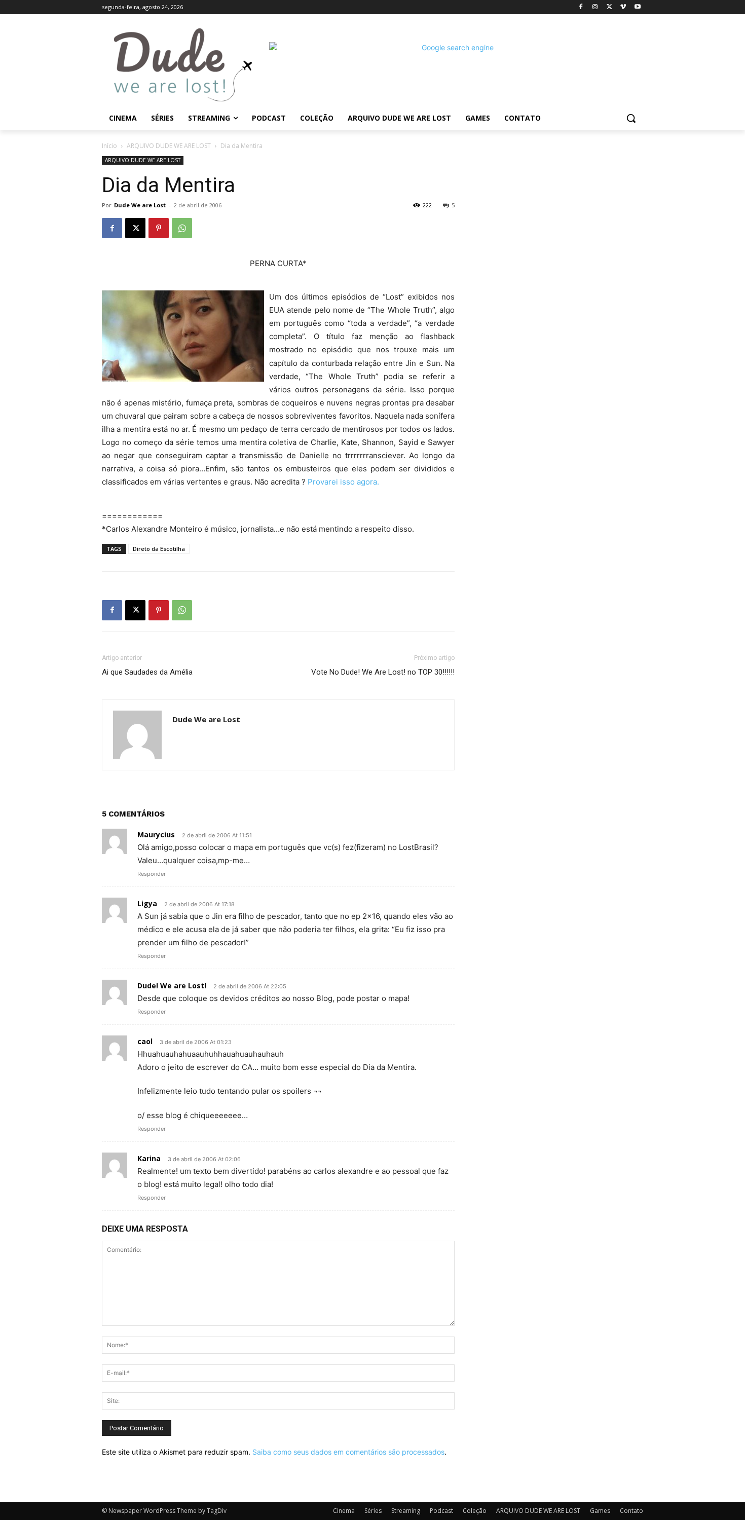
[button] (631, 118)
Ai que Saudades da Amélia (147, 672)
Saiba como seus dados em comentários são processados (348, 1452)
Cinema (344, 1510)
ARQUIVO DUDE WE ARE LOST (169, 145)
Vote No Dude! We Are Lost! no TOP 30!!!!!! (383, 672)
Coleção (475, 1510)
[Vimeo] (623, 7)
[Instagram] (595, 7)
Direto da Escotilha (159, 548)
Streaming (405, 1510)
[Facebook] (581, 7)
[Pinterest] (158, 228)
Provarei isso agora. (343, 482)
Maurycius (156, 834)
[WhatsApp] (182, 228)
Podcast (441, 1510)
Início (109, 145)
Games (600, 1510)
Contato (631, 1510)
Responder (151, 873)
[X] (609, 7)
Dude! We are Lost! (171, 985)
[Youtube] (637, 7)
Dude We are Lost (140, 205)
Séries (373, 1510)
